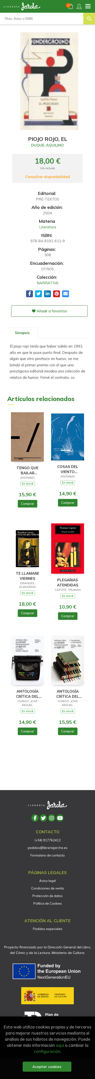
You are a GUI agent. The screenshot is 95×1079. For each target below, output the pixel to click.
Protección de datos (47, 896)
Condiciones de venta (47, 888)
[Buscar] (89, 18)
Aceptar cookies (46, 1066)
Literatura (47, 227)
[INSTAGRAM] (51, 818)
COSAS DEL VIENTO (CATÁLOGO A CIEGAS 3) (67, 469)
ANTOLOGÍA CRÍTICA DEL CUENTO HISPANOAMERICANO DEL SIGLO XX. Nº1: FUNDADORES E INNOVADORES (67, 693)
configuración (47, 1051)
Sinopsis (22, 332)
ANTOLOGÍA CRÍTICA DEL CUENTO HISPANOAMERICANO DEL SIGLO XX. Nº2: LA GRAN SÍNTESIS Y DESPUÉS (27, 693)
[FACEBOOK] (35, 818)
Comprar (27, 504)
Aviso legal (47, 881)
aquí (60, 1045)
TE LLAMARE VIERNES (27, 576)
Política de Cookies (47, 903)
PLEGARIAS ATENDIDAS (67, 582)
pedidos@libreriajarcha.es (47, 848)
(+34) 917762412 (48, 840)
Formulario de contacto (47, 855)
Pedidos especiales (47, 929)
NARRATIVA (47, 283)
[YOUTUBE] (60, 818)
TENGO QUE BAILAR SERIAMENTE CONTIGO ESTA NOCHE (27, 470)
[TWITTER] (43, 818)
